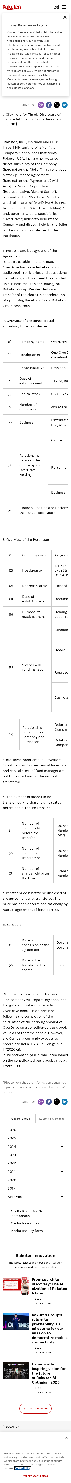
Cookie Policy (22, 1468)
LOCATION (13, 1426)
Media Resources (26, 1223)
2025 (12, 1138)
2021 (11, 1171)
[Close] (65, 17)
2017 (11, 1188)
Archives (15, 1196)
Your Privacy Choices (35, 1475)
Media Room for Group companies (30, 1213)
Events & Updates (52, 1118)
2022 (12, 1163)
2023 (12, 1155)
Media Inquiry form (27, 1231)
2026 (12, 1130)
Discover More (37, 1408)
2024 (12, 1146)
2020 (12, 1180)
